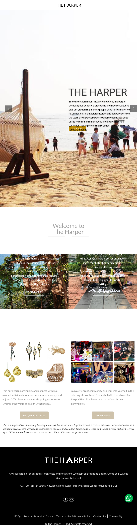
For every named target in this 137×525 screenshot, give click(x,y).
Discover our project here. (75, 432)
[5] (102, 351)
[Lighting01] (13, 351)
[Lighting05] (13, 372)
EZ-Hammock (17, 432)
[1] (124, 372)
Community (115, 516)
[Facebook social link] (65, 499)
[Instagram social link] (71, 499)
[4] (124, 351)
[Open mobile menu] (4, 5)
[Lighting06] (34, 372)
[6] (81, 351)
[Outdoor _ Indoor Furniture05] (55, 372)
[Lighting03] (55, 351)
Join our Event (102, 415)
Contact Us (99, 516)
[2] (102, 372)
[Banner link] (34, 281)
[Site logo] (68, 4)
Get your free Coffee (34, 415)
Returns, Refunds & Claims (38, 516)
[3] (81, 372)
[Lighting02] (34, 351)
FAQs (17, 516)
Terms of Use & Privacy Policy (73, 516)
